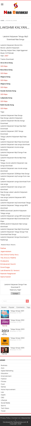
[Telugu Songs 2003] (5, 332)
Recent (4, 307)
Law (2, 392)
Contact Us (16, 418)
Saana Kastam (5, 277)
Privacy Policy (5, 418)
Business (4, 365)
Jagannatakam (5, 251)
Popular (11, 307)
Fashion (4, 379)
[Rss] (15, 420)
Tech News (5, 408)
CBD (2, 397)
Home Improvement (8, 389)
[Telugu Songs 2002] (5, 323)
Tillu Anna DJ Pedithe (8, 258)
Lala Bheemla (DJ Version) (10, 270)
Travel (3, 411)
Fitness (3, 381)
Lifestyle (4, 400)
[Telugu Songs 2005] (5, 351)
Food (3, 384)
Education (4, 373)
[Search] (27, 301)
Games (3, 387)
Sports (3, 405)
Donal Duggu (5, 267)
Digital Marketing (7, 371)
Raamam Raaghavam (8, 273)
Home (2, 20)
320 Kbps (3, 66)
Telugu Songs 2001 (17, 311)
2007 (6, 56)
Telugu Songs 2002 (17, 320)
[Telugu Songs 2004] (5, 341)
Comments (20, 307)
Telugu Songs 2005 (17, 348)
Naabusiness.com (19, 422)
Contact (15, 293)
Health (3, 395)
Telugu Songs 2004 (17, 338)
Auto (2, 368)
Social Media (5, 403)
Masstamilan (26, 418)
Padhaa (3, 248)
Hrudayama (4, 261)
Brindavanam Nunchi (8, 264)
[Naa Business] (15, 8)
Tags (28, 307)
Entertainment (6, 376)
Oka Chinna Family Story (9, 255)
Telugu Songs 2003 (17, 329)
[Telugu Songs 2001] (5, 314)
